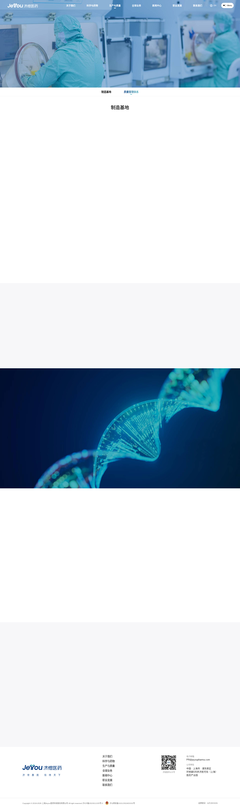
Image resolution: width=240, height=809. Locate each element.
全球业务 (107, 770)
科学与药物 (108, 761)
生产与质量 (108, 766)
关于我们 (107, 756)
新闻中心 (107, 775)
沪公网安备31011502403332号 (122, 803)
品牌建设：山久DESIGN (208, 803)
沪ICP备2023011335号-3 (93, 803)
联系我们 (107, 785)
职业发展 (107, 780)
